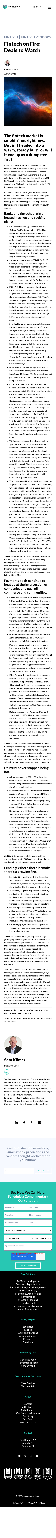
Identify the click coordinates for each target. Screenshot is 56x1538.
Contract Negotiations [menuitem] (28, 1284)
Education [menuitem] (28, 1326)
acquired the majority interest (33, 367)
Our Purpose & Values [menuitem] (28, 1413)
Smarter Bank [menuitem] (28, 1303)
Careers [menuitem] (28, 1403)
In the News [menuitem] (28, 1407)
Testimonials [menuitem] (28, 1386)
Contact (28, 1433)
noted (27, 794)
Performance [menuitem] (28, 1296)
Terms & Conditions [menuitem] (36, 1503)
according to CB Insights (15, 184)
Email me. (27, 1013)
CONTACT (36, 7)
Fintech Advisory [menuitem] (28, 1290)
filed (17, 811)
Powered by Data (28, 1352)
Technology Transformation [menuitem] (28, 1306)
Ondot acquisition (17, 627)
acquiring (31, 287)
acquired (18, 441)
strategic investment (42, 324)
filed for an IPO (27, 384)
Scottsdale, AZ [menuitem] (28, 1440)
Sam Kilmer (12, 69)
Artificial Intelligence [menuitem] (28, 1281)
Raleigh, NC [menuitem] (28, 1443)
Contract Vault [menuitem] (28, 1359)
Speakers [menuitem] (28, 1342)
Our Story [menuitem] (28, 1416)
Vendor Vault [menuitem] (28, 1365)
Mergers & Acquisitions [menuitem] (28, 1293)
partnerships (29, 681)
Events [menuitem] (28, 1329)
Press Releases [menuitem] (28, 1422)
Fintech (11, 37)
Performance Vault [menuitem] (28, 1362)
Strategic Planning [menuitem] (28, 1299)
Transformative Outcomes (28, 1376)
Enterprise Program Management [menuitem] (28, 1287)
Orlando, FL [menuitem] (28, 1446)
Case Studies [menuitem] (28, 1383)
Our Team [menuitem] (28, 1419)
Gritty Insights (28, 1319)
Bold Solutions (28, 1274)
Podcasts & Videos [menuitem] (28, 1336)
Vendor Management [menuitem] (28, 1309)
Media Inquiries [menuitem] (28, 1410)
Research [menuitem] (28, 1339)
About (28, 1396)
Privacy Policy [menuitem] (18, 1503)
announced (19, 226)
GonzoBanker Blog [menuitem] (28, 1332)
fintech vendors (36, 37)
